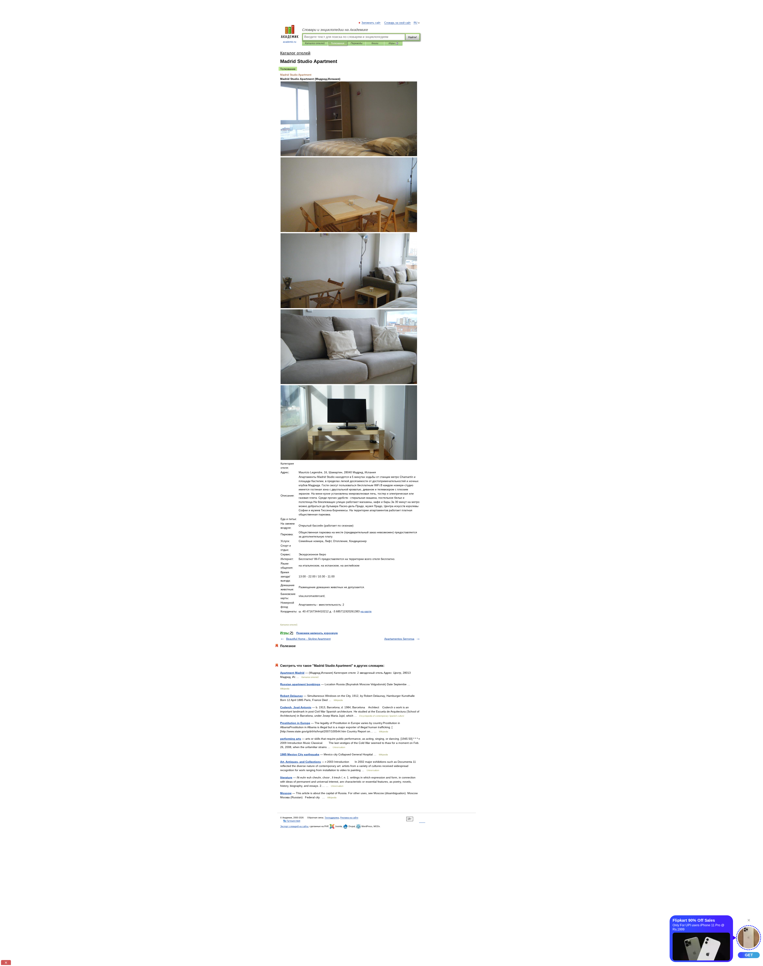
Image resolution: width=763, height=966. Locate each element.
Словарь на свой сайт (397, 22)
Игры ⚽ (393, 43)
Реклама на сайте (349, 817)
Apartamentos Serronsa (399, 638)
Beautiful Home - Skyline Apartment (308, 638)
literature (286, 777)
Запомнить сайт (371, 22)
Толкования (337, 43)
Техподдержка (332, 817)
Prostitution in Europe (295, 723)
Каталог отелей (315, 43)
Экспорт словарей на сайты (294, 826)
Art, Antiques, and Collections (300, 761)
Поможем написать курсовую (317, 633)
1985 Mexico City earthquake (299, 754)
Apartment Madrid (292, 672)
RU (415, 22)
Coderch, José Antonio (295, 707)
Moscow (285, 793)
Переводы (356, 43)
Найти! (412, 37)
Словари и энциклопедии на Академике (335, 30)
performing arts (290, 738)
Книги (375, 43)
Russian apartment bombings (300, 684)
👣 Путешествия (291, 821)
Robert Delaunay (291, 695)
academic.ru (289, 42)
